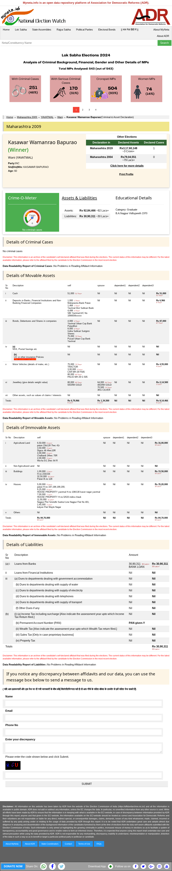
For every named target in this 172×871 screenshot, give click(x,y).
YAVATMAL (47, 117)
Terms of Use (84, 844)
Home (6, 29)
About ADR (163, 36)
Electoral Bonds (107, 29)
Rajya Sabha (64, 29)
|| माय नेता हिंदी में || (129, 29)
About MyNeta (161, 29)
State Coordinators (49, 844)
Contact (68, 844)
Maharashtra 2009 (27, 117)
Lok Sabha (21, 29)
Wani (60, 117)
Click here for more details (127, 165)
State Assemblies (41, 29)
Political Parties (84, 29)
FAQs (99, 844)
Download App (97, 866)
